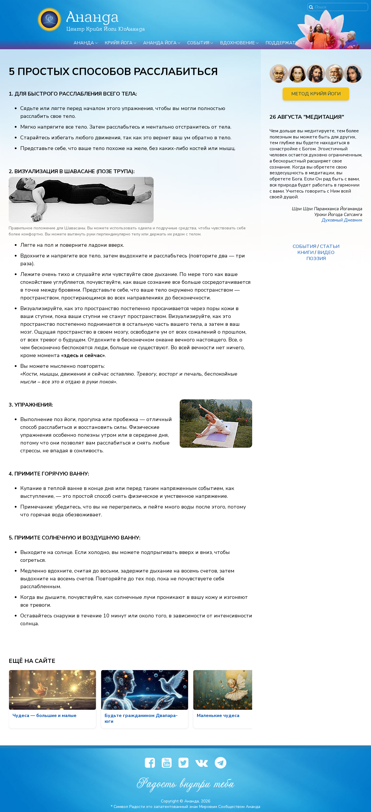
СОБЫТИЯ (304, 246)
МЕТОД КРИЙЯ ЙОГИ (316, 94)
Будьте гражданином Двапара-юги (141, 718)
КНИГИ (305, 252)
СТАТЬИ (329, 246)
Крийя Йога (118, 43)
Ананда (84, 43)
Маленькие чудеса (218, 715)
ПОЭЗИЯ (316, 258)
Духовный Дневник (342, 220)
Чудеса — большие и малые (44, 715)
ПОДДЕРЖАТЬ (282, 43)
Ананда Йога (160, 43)
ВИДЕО (325, 252)
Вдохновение (237, 43)
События (198, 43)
